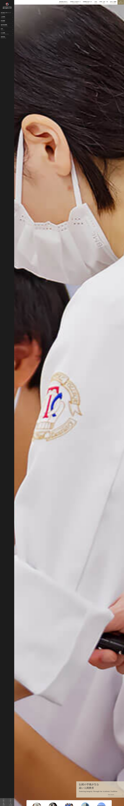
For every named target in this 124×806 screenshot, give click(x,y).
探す (10, 800)
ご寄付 (3, 804)
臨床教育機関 (4, 25)
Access (10, 804)
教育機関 (3, 21)
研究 (2, 29)
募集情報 (3, 37)
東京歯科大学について (6, 13)
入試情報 (3, 17)
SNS (3, 800)
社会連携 (5, 33)
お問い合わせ (120, 2)
